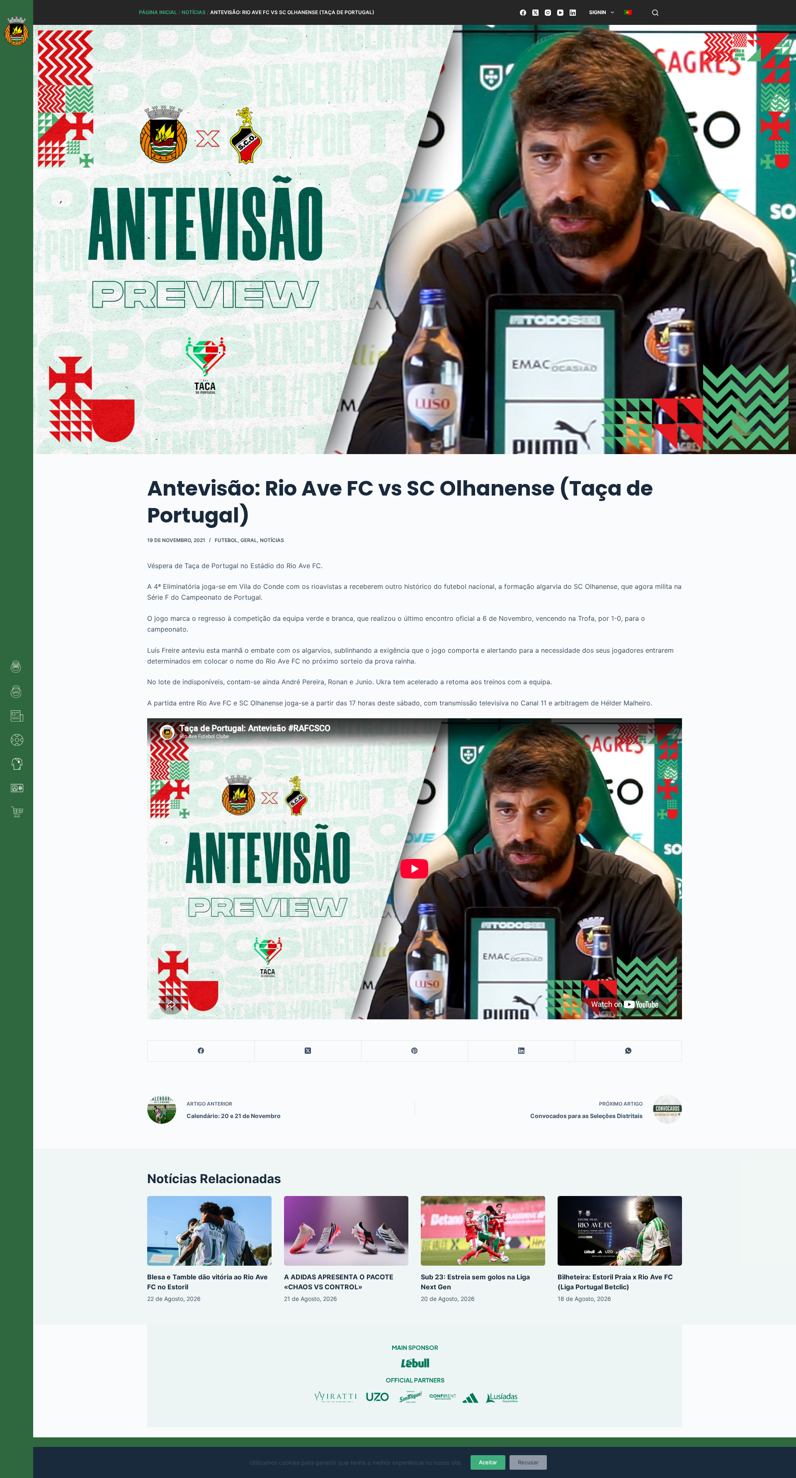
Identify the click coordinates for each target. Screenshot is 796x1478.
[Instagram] (548, 13)
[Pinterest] (415, 1051)
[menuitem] (628, 12)
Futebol (226, 540)
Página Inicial (158, 12)
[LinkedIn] (573, 13)
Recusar (528, 1462)
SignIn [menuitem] (597, 12)
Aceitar (488, 1462)
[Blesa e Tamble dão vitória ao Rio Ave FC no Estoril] (209, 1231)
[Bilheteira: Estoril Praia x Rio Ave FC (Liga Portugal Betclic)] (620, 1231)
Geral (248, 540)
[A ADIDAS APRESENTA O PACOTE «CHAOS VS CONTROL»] (346, 1231)
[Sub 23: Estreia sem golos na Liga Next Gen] (483, 1231)
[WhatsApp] (628, 1051)
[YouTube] (560, 13)
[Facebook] (523, 13)
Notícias (194, 12)
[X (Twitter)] (535, 13)
